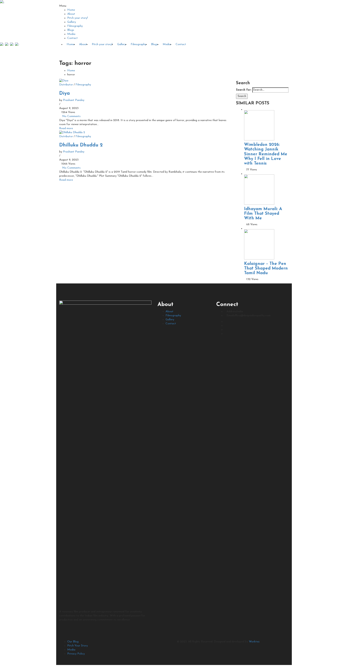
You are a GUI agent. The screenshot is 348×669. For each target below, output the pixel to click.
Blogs (70, 30)
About (71, 14)
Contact (72, 38)
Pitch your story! (77, 18)
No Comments (71, 116)
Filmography (75, 26)
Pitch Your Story (77, 645)
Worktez (254, 641)
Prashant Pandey (73, 100)
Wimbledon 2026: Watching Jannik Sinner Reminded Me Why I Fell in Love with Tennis (265, 154)
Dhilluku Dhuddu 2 (81, 145)
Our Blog (73, 641)
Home (71, 9)
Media (71, 34)
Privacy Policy (76, 653)
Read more (66, 128)
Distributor (66, 84)
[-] (2, 1)
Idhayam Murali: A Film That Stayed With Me (263, 213)
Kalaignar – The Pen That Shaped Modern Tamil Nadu (266, 268)
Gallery (71, 22)
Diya (64, 93)
